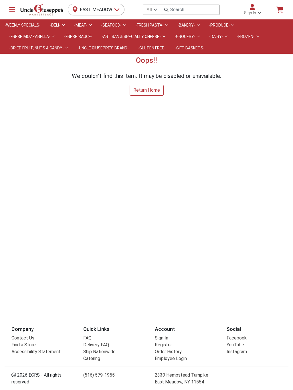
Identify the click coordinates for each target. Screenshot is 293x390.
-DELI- (55, 25)
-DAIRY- (216, 36)
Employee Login (171, 358)
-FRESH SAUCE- (78, 36)
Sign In (161, 338)
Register (163, 344)
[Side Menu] (12, 9)
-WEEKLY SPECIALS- (23, 25)
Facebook (237, 338)
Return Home (146, 90)
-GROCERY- (185, 36)
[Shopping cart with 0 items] (279, 9)
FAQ (87, 338)
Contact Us (22, 338)
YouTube (235, 344)
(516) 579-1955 (99, 375)
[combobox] (190, 10)
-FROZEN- (246, 36)
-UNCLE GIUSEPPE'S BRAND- (103, 48)
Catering (91, 358)
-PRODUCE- (219, 25)
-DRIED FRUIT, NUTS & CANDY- (36, 48)
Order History (168, 351)
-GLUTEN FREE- (152, 48)
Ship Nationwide (99, 351)
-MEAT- (80, 25)
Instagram (237, 351)
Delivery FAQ (96, 344)
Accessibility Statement (36, 351)
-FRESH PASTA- (149, 25)
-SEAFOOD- (111, 25)
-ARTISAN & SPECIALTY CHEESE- (131, 36)
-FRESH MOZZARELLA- (29, 36)
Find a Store (23, 344)
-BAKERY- (186, 25)
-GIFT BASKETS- (190, 48)
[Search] (166, 10)
